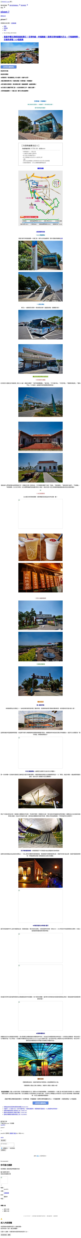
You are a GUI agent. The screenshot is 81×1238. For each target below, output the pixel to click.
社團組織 (13, 23)
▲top (2, 1137)
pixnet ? (5, 11)
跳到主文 (3, 16)
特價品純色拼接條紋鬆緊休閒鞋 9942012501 (16, 1107)
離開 (9, 1234)
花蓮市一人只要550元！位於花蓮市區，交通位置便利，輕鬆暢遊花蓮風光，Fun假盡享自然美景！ (31, 1108)
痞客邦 (11, 1133)
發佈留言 (3, 1150)
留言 (15, 1133)
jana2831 (3, 1125)
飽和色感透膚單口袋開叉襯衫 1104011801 (15, 1112)
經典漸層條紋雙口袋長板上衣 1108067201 (15, 1110)
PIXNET (28, 1216)
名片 (5, 30)
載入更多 (3, 1140)
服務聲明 (55, 1216)
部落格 (6, 28)
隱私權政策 (49, 1216)
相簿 (5, 26)
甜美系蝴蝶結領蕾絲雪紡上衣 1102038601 (15, 1114)
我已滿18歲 (3, 1234)
